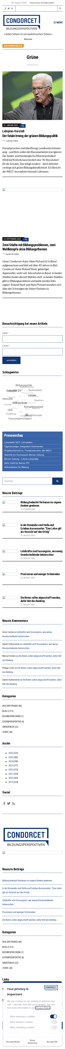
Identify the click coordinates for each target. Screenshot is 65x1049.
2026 (11, 753)
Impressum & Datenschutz (42, 2)
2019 (11, 782)
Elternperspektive (11, 721)
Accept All (52, 1041)
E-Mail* (5, 346)
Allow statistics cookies (21, 1022)
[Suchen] (57, 481)
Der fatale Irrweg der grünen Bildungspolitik (30, 136)
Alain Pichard (12, 254)
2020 (11, 778)
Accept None (13, 1041)
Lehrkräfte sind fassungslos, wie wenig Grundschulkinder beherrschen (41, 553)
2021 (11, 774)
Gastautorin (12, 141)
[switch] (53, 1016)
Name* (5, 333)
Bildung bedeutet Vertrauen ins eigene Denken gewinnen (27, 880)
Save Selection (32, 1041)
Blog (4, 711)
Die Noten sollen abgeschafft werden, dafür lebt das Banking (41, 599)
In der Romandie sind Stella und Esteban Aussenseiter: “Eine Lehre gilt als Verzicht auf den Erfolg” (41, 528)
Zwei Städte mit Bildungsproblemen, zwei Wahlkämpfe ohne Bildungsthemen (28, 247)
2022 (11, 769)
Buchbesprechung (11, 716)
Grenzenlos (8, 727)
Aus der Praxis (10, 706)
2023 (11, 765)
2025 (11, 757)
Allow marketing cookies (22, 1027)
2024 (11, 761)
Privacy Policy (43, 1007)
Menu (59, 22)
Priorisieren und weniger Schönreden (40, 574)
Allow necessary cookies (22, 1016)
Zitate (5, 732)
